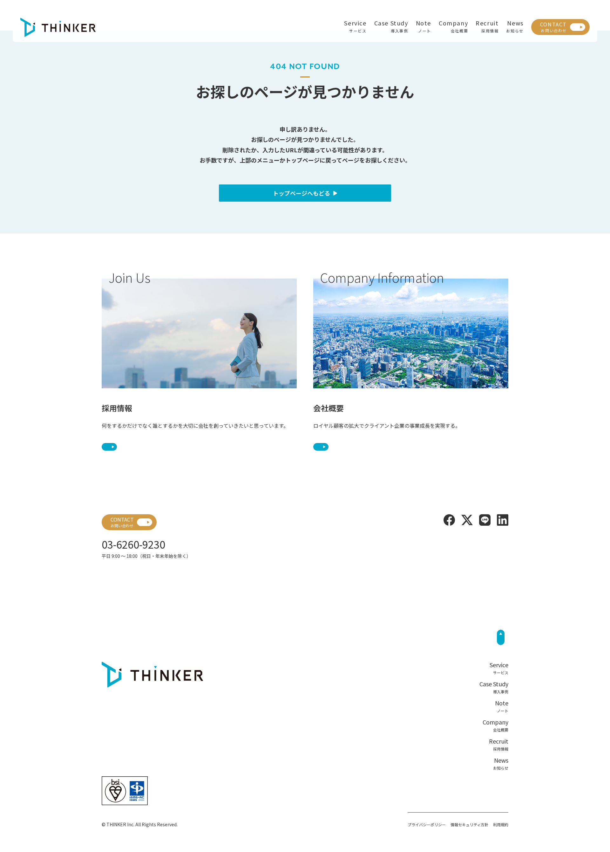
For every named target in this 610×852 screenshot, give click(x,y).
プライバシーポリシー (427, 824)
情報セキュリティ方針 (469, 824)
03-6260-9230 (133, 544)
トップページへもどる (301, 193)
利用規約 (500, 824)
